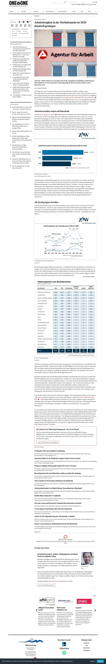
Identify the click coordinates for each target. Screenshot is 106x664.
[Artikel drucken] (23, 22)
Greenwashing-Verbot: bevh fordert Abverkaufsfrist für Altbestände (21, 79)
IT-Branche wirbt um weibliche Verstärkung (49, 451)
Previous (36, 610)
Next (95, 610)
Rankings (38, 11)
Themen (14, 11)
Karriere (19, 31)
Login (94, 2)
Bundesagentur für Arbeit (47, 114)
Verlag (92, 11)
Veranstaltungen (62, 11)
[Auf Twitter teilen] (17, 26)
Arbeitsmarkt (25, 29)
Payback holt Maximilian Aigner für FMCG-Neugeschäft (22, 70)
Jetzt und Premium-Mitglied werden (48, 442)
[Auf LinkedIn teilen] (21, 26)
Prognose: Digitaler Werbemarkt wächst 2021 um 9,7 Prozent (55, 466)
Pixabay (94, 77)
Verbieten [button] (92, 661)
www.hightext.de (31, 655)
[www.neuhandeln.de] (64, 654)
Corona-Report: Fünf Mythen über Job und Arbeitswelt (53, 509)
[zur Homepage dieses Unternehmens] (95, 97)
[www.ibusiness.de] (64, 649)
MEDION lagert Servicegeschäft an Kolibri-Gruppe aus (22, 65)
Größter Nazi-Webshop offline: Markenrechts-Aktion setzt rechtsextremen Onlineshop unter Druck (21, 90)
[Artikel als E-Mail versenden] (19, 22)
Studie (25, 31)
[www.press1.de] (64, 645)
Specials (26, 11)
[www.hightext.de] (30, 642)
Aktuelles (36, 16)
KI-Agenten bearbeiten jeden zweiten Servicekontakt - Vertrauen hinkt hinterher (21, 60)
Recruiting (15, 33)
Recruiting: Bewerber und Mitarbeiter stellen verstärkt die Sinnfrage (57, 473)
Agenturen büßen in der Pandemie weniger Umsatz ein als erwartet (57, 458)
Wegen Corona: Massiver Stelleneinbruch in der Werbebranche (55, 524)
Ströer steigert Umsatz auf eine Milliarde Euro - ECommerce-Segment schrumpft (22, 54)
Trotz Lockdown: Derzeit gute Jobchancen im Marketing (53, 481)
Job (14, 31)
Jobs (81, 11)
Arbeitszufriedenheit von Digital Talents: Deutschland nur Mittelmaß (58, 488)
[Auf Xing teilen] (25, 26)
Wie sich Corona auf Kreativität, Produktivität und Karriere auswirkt (57, 503)
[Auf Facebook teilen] (12, 26)
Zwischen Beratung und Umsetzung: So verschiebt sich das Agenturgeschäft (22, 48)
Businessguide (50, 11)
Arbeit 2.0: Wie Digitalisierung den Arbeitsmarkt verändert (54, 516)
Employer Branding (24, 33)
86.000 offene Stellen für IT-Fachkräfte (47, 496)
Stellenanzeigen (16, 29)
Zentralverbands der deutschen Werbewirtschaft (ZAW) (78, 97)
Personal (15, 35)
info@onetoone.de (32, 654)
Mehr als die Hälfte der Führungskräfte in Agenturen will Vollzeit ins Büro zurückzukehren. (57, 506)
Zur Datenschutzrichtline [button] (66, 661)
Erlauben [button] (100, 661)
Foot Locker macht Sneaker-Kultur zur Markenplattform (21, 84)
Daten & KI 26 (55, 581)
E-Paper (74, 11)
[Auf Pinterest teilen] (29, 26)
